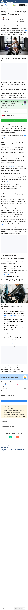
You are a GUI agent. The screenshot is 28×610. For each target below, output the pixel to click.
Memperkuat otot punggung (11, 275)
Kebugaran (3, 8)
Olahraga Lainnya (10, 8)
